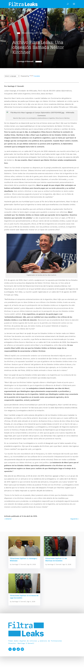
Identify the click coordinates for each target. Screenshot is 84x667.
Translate (36, 76)
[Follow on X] (10, 649)
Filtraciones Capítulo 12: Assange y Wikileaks (23, 559)
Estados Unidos (27, 33)
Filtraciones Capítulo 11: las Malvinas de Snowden (56, 559)
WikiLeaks (43, 33)
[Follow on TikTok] (18, 649)
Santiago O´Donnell (19, 564)
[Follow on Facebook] (14, 649)
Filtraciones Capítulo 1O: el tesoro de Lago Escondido (24, 596)
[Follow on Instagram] (22, 649)
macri (36, 33)
